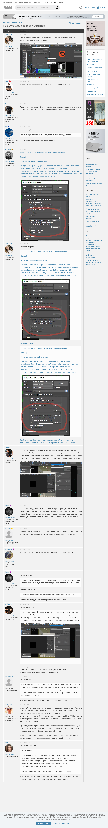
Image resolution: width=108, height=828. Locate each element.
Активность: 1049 (10, 138)
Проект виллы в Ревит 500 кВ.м (94, 184)
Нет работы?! (91, 64)
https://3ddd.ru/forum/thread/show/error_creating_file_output (43, 153)
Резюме (88, 232)
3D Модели (7, 2)
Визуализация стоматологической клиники (92, 164)
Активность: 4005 (10, 116)
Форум (53, 2)
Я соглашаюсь (43, 824)
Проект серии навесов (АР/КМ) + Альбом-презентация (93, 171)
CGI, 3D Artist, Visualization (94, 251)
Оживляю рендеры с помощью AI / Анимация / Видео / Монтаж (94, 262)
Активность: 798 (10, 93)
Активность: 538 (10, 561)
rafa (6, 127)
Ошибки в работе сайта (94, 68)
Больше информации (62, 823)
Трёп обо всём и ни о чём (95, 94)
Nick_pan (8, 149)
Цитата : (27, 343)
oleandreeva (9, 676)
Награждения (91, 91)
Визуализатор (90, 176)
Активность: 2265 (10, 540)
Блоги (61, 2)
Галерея (36, 2)
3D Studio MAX (16, 23)
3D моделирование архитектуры (92, 195)
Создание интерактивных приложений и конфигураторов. (94, 255)
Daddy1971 (8, 705)
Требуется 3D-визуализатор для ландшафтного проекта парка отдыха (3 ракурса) (94, 202)
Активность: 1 (9, 46)
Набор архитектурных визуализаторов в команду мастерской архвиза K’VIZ (92, 223)
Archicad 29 (90, 85)
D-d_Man (8, 528)
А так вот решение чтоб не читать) (33, 161)
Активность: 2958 (10, 517)
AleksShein (8, 549)
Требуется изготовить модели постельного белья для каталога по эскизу (93, 210)
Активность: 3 (9, 459)
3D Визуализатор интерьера (91, 237)
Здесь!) (23, 157)
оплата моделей (92, 88)
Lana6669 (8, 447)
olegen (7, 505)
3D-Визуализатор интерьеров (91, 217)
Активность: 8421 (10, 161)
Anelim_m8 (8, 34)
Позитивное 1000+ (93, 71)
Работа (45, 2)
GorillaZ (7, 604)
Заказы (88, 159)
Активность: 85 (9, 754)
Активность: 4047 (10, 616)
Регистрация (90, 8)
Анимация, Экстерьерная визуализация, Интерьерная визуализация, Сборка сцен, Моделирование (94, 244)
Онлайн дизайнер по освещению (92, 180)
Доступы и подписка (23, 2)
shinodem (8, 104)
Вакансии (89, 191)
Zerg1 (7, 81)
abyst (6, 742)
